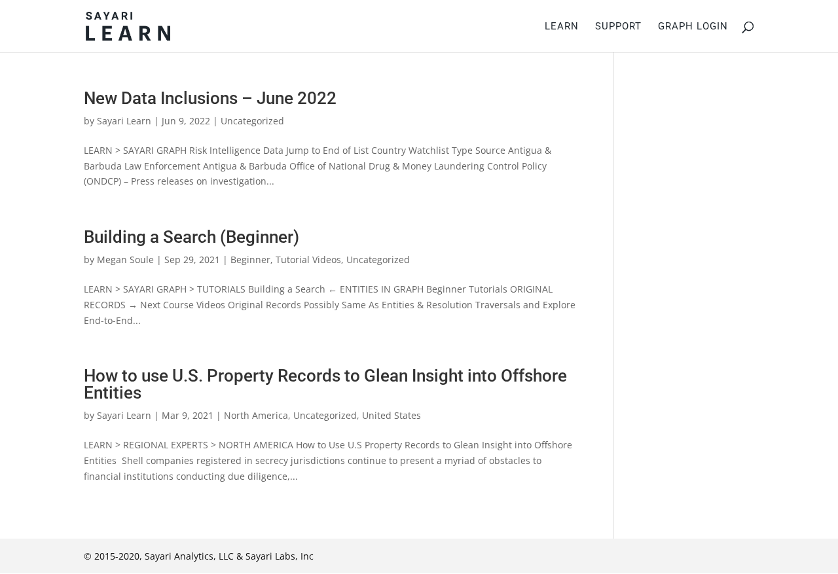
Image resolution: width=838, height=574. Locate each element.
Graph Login (693, 27)
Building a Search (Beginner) (191, 237)
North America (256, 415)
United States (391, 415)
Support (618, 27)
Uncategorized (252, 121)
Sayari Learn (124, 121)
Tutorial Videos (308, 259)
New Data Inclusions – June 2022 (210, 98)
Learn (562, 27)
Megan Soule (125, 259)
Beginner (250, 259)
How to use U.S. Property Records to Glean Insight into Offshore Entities (325, 384)
